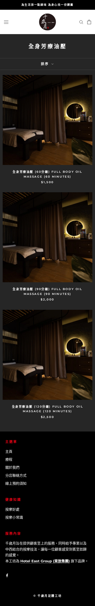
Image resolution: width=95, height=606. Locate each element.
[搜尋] (81, 22)
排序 (45, 64)
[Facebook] (7, 575)
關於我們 (12, 467)
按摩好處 (12, 509)
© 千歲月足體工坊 (47, 595)
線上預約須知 (16, 483)
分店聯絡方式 (16, 475)
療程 (8, 459)
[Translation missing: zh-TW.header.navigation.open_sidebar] (6, 22)
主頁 (8, 451)
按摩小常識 (14, 517)
